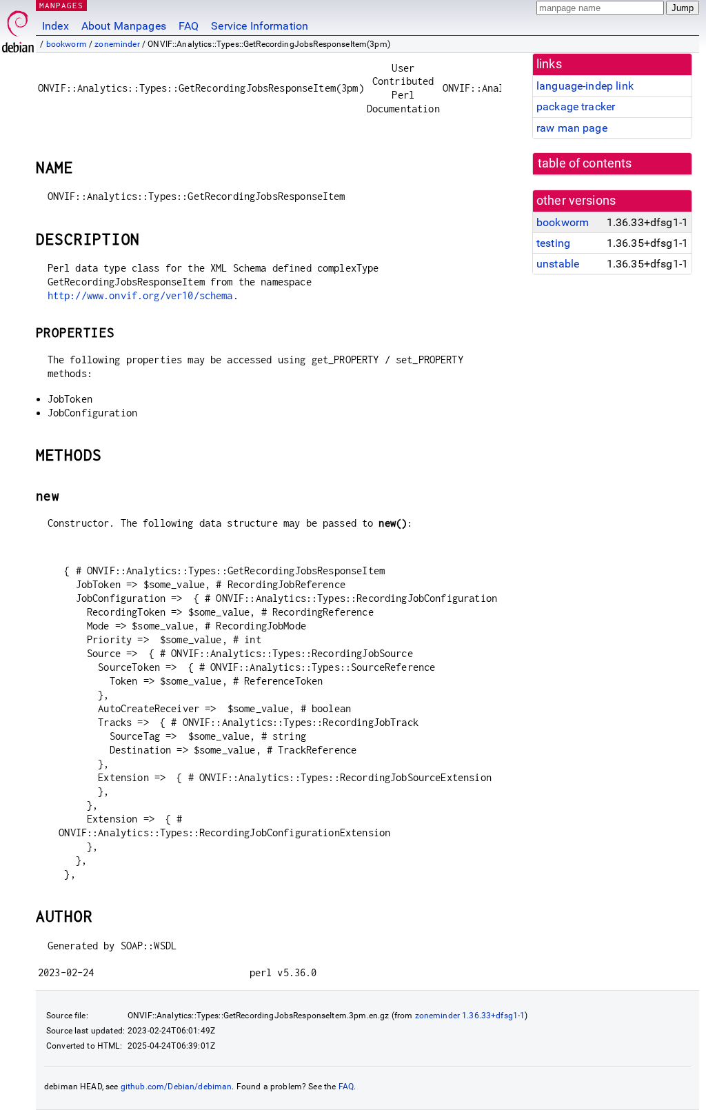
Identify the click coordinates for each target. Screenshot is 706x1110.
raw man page (571, 127)
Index (55, 25)
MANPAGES (61, 5)
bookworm (66, 44)
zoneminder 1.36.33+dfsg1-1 (470, 1015)
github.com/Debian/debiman (176, 1086)
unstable (557, 263)
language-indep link (585, 85)
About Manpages (123, 25)
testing (553, 243)
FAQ (189, 25)
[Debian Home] (18, 28)
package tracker (575, 106)
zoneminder (117, 44)
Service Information (259, 25)
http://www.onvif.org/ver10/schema (140, 295)
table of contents (585, 163)
